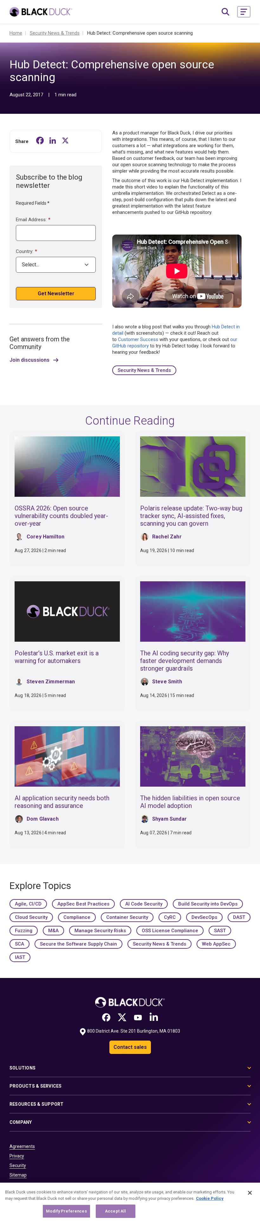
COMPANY (21, 1122)
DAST (239, 917)
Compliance (76, 917)
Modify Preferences (66, 1211)
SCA (19, 944)
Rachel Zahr (167, 537)
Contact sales (130, 1047)
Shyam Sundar (169, 819)
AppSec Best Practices (83, 904)
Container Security (127, 917)
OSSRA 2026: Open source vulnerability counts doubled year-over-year (61, 515)
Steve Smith (167, 682)
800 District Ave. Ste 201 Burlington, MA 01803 (133, 1031)
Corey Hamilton (45, 537)
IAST (20, 957)
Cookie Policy (210, 1198)
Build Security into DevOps (207, 904)
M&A (53, 930)
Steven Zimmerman (51, 682)
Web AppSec (216, 944)
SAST (220, 930)
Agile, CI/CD (28, 904)
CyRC (170, 917)
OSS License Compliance (170, 930)
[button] (243, 11)
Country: (26, 251)
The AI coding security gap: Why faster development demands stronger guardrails (184, 660)
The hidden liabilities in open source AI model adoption (190, 802)
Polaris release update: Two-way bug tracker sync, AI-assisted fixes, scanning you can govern (191, 515)
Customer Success (138, 339)
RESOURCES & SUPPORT (37, 1104)
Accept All (115, 1211)
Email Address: (33, 219)
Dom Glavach (43, 819)
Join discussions (29, 360)
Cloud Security (31, 917)
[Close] (250, 1193)
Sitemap (18, 1175)
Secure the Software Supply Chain (78, 944)
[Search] (225, 11)
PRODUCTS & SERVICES (36, 1086)
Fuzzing (23, 930)
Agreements (22, 1146)
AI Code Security (143, 904)
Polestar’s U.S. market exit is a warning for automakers (57, 657)
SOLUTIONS (23, 1067)
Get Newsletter (56, 293)
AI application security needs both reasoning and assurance (62, 802)
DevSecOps (204, 917)
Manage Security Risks (100, 930)
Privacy (17, 1155)
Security (18, 1165)
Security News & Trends (144, 370)
